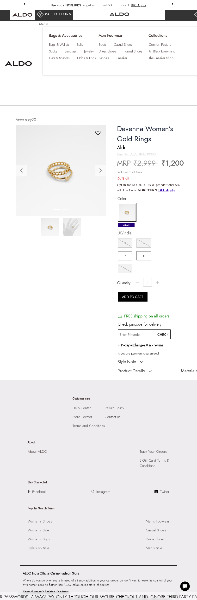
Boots (102, 44)
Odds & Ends (86, 58)
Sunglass (71, 51)
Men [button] (42, 24)
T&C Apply (138, 5)
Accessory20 (26, 120)
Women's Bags (39, 539)
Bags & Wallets (59, 44)
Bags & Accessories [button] (65, 35)
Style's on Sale (38, 548)
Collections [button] (157, 35)
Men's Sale (154, 548)
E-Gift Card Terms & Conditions (154, 463)
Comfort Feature (160, 44)
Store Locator (82, 416)
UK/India (124, 233)
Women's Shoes (40, 521)
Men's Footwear (157, 521)
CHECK (162, 334)
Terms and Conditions (89, 425)
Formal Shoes (132, 51)
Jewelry (89, 51)
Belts (80, 44)
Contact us (112, 416)
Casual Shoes (123, 44)
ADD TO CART (132, 296)
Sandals (104, 58)
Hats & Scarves (59, 58)
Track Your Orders (153, 451)
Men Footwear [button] (110, 35)
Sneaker (122, 58)
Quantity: (124, 283)
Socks (53, 51)
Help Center (82, 408)
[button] (22, 170)
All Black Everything (162, 51)
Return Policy (114, 408)
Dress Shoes (107, 51)
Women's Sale (38, 530)
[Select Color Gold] (125, 212)
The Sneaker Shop (161, 58)
